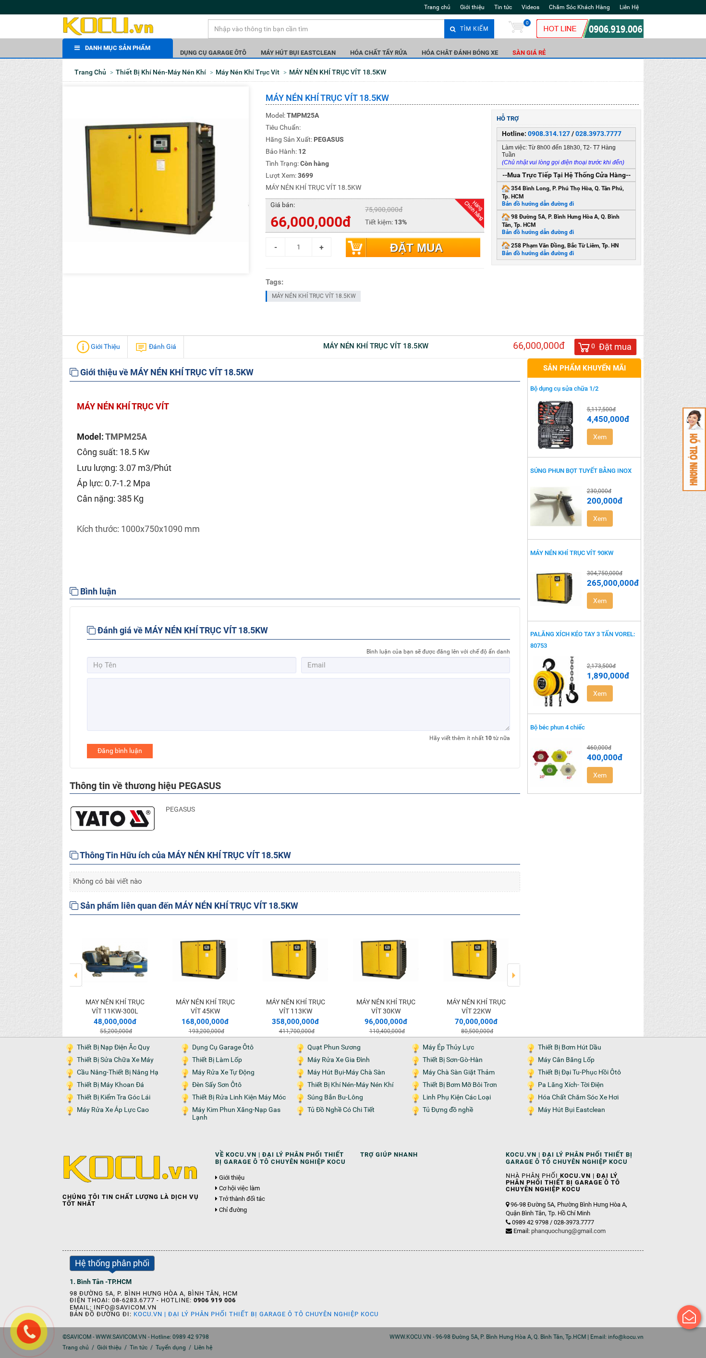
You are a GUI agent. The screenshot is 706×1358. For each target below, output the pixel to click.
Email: (559, 1231)
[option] (115, 979)
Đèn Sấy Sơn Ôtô (217, 1084)
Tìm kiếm (473, 28)
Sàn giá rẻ (529, 52)
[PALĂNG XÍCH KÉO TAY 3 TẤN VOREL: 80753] (556, 681)
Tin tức (503, 7)
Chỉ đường (233, 1210)
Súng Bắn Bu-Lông (335, 1097)
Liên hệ (203, 1347)
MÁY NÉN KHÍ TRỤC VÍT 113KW (295, 1006)
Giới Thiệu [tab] (104, 346)
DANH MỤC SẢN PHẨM (117, 47)
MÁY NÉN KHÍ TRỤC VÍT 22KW (476, 1006)
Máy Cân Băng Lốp (566, 1059)
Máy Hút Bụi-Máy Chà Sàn (346, 1072)
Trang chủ (437, 7)
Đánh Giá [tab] (161, 346)
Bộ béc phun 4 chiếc (557, 727)
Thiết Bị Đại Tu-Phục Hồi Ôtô (579, 1072)
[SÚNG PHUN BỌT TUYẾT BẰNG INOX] (556, 506)
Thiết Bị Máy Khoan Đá (110, 1084)
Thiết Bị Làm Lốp (217, 1059)
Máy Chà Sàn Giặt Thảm (459, 1072)
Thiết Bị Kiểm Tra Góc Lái (113, 1097)
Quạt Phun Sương (334, 1047)
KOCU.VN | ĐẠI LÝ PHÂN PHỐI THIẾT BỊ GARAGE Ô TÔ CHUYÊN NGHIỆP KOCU (256, 1314)
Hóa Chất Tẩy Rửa (378, 52)
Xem (600, 437)
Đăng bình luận (119, 750)
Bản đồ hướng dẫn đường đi (538, 203)
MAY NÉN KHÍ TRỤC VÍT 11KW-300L (115, 1006)
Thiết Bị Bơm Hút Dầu (569, 1047)
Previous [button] (76, 968)
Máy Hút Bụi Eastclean (298, 52)
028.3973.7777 (598, 133)
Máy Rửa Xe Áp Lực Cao (113, 1109)
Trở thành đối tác (242, 1199)
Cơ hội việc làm (239, 1188)
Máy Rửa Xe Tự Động (223, 1072)
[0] (516, 28)
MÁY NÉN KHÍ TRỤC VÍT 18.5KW (314, 296)
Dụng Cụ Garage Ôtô (213, 52)
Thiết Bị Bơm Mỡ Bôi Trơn (460, 1084)
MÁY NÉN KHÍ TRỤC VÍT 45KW (205, 1006)
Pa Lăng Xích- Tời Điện (571, 1084)
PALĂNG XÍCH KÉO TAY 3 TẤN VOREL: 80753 (582, 639)
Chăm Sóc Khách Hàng (579, 7)
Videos (530, 7)
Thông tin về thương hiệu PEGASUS (145, 785)
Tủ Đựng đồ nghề (448, 1109)
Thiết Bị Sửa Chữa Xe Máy (115, 1059)
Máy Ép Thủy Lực (448, 1047)
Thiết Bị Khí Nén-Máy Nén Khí (350, 1084)
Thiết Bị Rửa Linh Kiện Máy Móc (239, 1097)
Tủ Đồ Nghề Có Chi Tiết (341, 1109)
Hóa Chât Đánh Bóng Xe (460, 52)
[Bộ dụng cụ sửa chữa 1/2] (556, 425)
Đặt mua (416, 247)
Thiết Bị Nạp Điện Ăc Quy (113, 1047)
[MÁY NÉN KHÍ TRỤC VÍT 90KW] (556, 589)
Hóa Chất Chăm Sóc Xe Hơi (578, 1097)
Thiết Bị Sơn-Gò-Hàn (453, 1059)
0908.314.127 (549, 133)
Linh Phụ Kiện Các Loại (457, 1097)
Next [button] (513, 968)
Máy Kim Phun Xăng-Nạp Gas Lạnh (236, 1113)
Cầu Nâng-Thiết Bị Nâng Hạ (117, 1072)
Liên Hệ (629, 7)
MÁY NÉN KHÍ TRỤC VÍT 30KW (385, 1006)
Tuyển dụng (171, 1347)
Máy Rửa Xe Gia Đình (338, 1059)
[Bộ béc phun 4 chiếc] (556, 763)
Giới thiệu (472, 7)
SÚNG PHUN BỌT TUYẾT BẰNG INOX (581, 470)
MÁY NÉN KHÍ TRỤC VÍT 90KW (571, 552)
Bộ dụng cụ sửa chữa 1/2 (564, 388)
